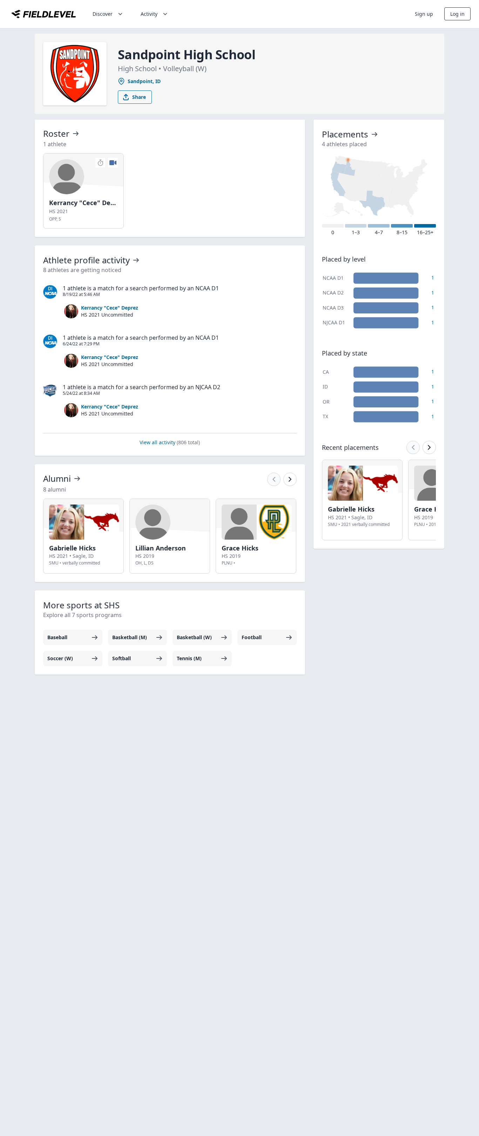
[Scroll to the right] (290, 479)
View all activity (170, 442)
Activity (149, 14)
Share (139, 97)
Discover (103, 14)
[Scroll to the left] (274, 479)
